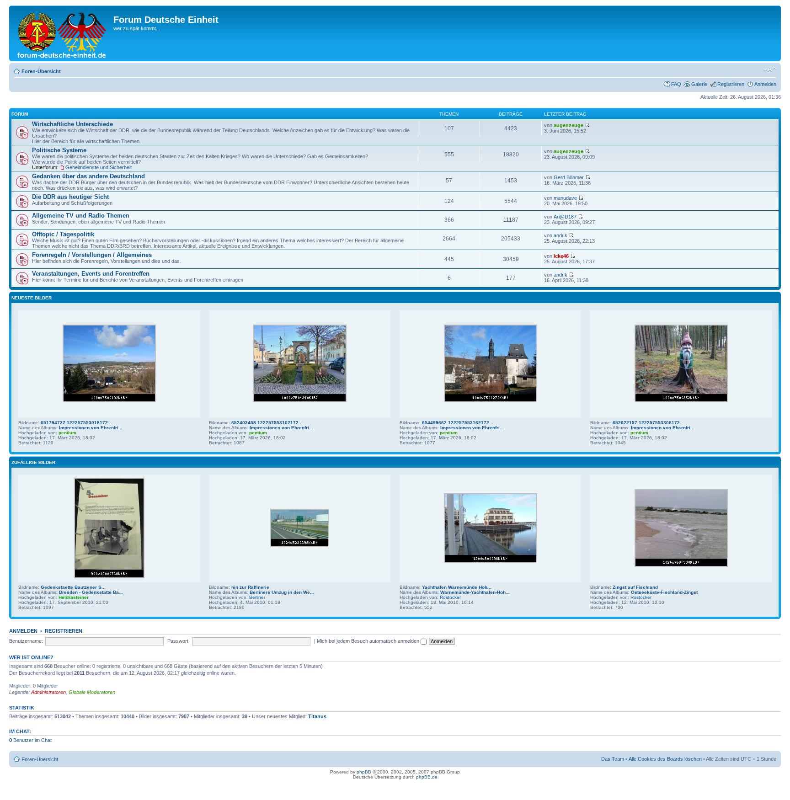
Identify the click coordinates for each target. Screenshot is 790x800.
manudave (565, 198)
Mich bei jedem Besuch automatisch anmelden (369, 641)
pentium (67, 432)
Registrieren (730, 84)
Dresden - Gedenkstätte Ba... (91, 592)
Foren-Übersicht (41, 71)
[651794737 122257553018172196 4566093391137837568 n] (109, 400)
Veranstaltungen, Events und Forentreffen (90, 273)
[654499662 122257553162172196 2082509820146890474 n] (490, 400)
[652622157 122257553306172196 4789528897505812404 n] (681, 400)
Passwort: (178, 641)
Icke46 (561, 256)
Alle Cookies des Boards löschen (665, 759)
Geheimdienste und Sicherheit (98, 167)
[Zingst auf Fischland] (681, 565)
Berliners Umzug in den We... (282, 592)
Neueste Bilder (31, 297)
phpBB (364, 771)
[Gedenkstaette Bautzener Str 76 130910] (109, 576)
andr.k (560, 235)
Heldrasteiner (74, 597)
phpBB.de (427, 776)
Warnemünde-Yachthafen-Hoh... (475, 592)
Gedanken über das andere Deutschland (88, 176)
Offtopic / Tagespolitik (63, 234)
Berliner (257, 597)
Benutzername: (26, 641)
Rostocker (450, 597)
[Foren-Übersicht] (62, 33)
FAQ (676, 84)
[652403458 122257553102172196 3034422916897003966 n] (300, 400)
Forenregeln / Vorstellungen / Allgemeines (92, 254)
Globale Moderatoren (92, 692)
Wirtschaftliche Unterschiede (72, 124)
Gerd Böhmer (569, 177)
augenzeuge (568, 125)
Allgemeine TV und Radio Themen (80, 215)
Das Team (612, 759)
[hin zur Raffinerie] (299, 545)
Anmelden (765, 84)
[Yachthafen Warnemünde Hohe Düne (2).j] (490, 561)
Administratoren (48, 692)
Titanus (317, 716)
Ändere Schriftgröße (769, 69)
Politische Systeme (59, 150)
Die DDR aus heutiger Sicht (70, 196)
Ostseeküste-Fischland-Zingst (664, 592)
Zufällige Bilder (33, 462)
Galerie (699, 84)
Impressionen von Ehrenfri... (91, 427)
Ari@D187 (565, 216)
